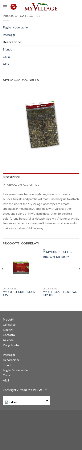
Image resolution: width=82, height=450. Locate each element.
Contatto (9, 335)
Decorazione (12, 42)
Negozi (8, 329)
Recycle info (11, 345)
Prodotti (8, 319)
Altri (6, 64)
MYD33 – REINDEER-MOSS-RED (19, 293)
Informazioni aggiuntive (21, 184)
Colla (6, 56)
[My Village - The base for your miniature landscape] (41, 6)
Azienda (8, 340)
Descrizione (11, 177)
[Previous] (3, 277)
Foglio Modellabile (15, 27)
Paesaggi (9, 34)
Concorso (9, 324)
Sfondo (7, 49)
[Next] (79, 277)
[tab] (41, 177)
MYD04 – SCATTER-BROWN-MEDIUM (60, 293)
